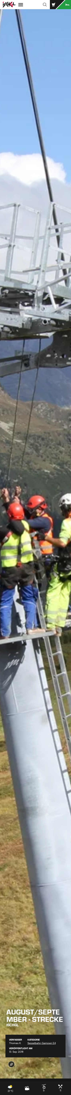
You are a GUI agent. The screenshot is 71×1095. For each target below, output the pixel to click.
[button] (44, 4)
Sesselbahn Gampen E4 (41, 1043)
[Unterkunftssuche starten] (63, 4)
